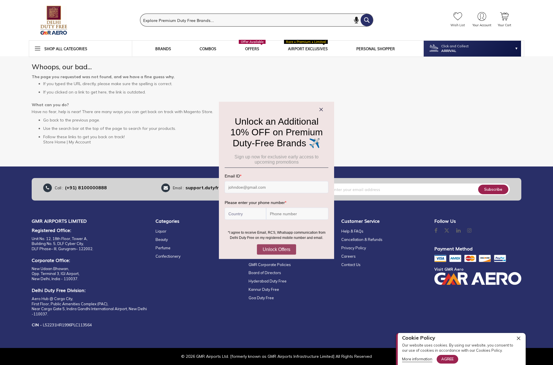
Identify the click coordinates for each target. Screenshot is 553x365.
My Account (80, 142)
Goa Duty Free (261, 297)
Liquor (161, 231)
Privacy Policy (353, 248)
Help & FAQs (352, 231)
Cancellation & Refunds (361, 239)
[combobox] (256, 20)
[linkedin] (458, 230)
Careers (348, 256)
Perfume (163, 248)
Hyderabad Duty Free (268, 281)
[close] (518, 338)
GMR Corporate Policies (270, 264)
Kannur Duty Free (264, 289)
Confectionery (168, 256)
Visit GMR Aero (448, 269)
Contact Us (351, 264)
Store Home (54, 142)
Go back (51, 120)
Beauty (162, 239)
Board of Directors (265, 272)
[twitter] (446, 230)
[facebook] (435, 230)
